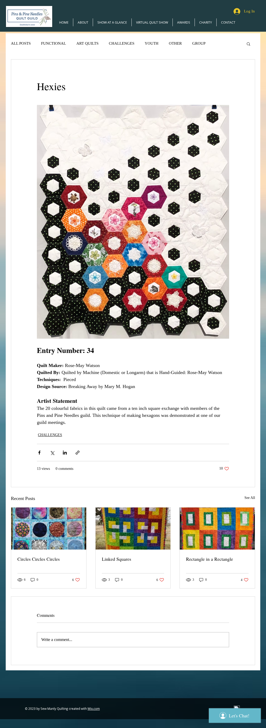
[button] (248, 44)
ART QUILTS (87, 43)
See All (249, 498)
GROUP (198, 43)
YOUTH (151, 43)
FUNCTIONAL (53, 43)
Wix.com (94, 708)
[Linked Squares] (133, 528)
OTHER (175, 43)
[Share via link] (77, 452)
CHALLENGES (121, 43)
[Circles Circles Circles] (48, 528)
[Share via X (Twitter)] (52, 452)
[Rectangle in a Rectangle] (217, 528)
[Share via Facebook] (39, 452)
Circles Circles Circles (38, 559)
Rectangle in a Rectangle (209, 559)
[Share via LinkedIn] (64, 452)
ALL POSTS (21, 43)
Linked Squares (116, 559)
